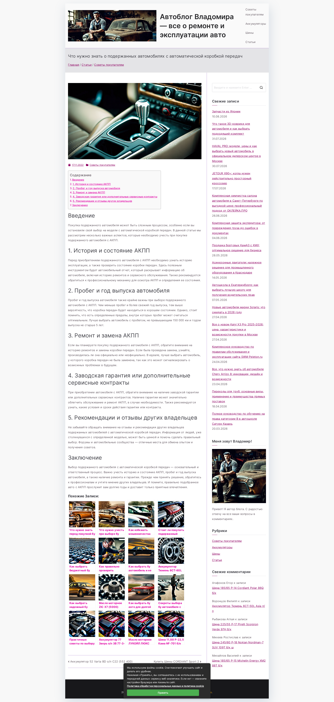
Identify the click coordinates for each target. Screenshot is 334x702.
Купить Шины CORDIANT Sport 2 (176, 661)
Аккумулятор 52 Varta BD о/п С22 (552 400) (101, 661)
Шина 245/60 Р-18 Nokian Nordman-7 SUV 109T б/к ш (238, 645)
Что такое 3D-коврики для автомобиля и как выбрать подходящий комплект (231, 129)
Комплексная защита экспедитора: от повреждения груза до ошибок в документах (238, 228)
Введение (78, 179)
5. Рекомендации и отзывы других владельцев (102, 200)
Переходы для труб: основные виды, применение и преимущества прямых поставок (238, 396)
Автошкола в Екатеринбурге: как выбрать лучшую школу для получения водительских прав (235, 290)
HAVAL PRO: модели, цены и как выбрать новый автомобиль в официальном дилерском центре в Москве (236, 153)
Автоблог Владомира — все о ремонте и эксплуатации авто (197, 25)
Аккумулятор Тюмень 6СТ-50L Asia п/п (238, 608)
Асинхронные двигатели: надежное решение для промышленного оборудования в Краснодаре (237, 267)
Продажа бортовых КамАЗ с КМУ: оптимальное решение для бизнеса (236, 247)
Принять (163, 692)
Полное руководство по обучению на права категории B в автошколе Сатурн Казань (238, 418)
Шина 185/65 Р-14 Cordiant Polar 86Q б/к (238, 590)
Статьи (250, 42)
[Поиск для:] (239, 87)
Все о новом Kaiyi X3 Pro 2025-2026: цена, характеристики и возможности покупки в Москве (238, 329)
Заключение (80, 205)
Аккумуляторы (255, 23)
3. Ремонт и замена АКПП (89, 192)
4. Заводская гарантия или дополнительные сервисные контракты (115, 196)
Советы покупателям (254, 12)
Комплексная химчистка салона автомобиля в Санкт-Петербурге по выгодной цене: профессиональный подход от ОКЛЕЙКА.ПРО (237, 203)
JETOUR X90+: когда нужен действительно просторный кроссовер (232, 178)
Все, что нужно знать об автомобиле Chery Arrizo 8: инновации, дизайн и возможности (238, 374)
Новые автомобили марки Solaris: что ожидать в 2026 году (238, 309)
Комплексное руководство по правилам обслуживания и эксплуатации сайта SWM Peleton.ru (237, 351)
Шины (249, 32)
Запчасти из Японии (226, 111)
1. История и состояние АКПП (92, 184)
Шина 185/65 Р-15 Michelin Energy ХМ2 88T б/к (239, 663)
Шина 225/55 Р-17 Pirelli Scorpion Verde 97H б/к (235, 626)
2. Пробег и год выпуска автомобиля (96, 188)
